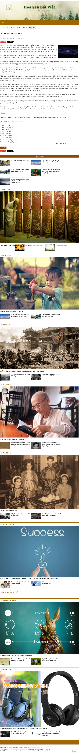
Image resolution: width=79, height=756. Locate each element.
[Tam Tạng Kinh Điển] (39, 217)
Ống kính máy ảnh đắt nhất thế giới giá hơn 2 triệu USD (50, 659)
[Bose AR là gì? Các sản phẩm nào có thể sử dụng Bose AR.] (5, 734)
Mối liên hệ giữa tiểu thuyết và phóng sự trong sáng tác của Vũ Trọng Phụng (51, 444)
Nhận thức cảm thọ (61, 245)
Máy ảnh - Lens (9, 600)
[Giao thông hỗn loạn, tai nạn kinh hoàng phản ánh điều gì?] (36, 516)
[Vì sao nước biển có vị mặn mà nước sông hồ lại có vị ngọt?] (36, 162)
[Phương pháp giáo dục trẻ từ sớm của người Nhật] (5, 584)
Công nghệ (8, 669)
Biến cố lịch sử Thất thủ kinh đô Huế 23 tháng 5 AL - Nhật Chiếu (22, 371)
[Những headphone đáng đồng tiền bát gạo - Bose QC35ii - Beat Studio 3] (39, 699)
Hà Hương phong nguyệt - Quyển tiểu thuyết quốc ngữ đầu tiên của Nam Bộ (20, 444)
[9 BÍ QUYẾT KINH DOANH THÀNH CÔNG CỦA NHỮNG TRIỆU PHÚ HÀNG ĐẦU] (39, 551)
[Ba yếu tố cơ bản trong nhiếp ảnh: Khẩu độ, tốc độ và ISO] (5, 663)
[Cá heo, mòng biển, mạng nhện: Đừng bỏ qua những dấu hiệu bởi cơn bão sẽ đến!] (5, 181)
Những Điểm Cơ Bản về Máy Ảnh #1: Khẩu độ (16, 655)
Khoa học (32, 27)
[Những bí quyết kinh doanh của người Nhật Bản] (36, 583)
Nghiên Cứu (21, 27)
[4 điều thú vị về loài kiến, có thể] (36, 172)
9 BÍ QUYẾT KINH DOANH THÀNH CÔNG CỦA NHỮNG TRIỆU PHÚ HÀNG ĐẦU (30, 578)
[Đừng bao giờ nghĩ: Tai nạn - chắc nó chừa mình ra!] (5, 516)
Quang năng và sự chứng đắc (33, 245)
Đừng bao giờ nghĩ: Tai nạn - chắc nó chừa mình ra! (20, 514)
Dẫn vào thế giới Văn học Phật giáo (12, 439)
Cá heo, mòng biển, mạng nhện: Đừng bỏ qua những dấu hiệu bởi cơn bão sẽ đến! (20, 180)
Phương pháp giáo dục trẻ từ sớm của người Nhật (20, 582)
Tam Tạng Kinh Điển (7, 245)
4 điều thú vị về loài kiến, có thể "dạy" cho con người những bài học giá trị (51, 171)
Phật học (7, 189)
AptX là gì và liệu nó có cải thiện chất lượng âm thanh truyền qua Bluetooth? (51, 733)
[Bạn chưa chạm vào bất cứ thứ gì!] (5, 163)
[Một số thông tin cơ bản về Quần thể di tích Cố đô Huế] (36, 377)
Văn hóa (7, 453)
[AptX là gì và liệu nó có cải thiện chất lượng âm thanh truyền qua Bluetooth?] (36, 733)
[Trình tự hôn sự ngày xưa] (39, 481)
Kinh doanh (8, 524)
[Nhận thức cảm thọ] (50, 247)
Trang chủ (9, 27)
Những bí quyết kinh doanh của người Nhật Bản (51, 582)
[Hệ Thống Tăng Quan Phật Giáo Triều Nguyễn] (5, 377)
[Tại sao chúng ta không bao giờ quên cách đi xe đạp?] (5, 171)
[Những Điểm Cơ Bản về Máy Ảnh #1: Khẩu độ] (39, 627)
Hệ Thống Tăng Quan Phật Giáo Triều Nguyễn (20, 375)
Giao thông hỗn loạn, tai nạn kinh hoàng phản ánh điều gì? (51, 514)
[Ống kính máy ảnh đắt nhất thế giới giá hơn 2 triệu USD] (36, 661)
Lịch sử (6, 325)
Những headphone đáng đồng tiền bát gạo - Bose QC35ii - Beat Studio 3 (24, 728)
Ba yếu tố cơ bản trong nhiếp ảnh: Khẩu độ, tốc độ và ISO (20, 659)
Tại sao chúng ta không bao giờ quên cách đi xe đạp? (20, 170)
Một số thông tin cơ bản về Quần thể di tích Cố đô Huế (51, 375)
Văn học (7, 385)
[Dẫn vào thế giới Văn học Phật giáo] (39, 412)
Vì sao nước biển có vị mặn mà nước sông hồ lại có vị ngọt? (50, 161)
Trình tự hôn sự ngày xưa (8, 510)
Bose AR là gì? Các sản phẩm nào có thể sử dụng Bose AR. (20, 732)
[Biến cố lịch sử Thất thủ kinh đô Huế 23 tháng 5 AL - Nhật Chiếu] (39, 348)
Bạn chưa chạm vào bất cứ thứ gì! (20, 160)
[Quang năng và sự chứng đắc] (19, 247)
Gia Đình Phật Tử (10, 592)
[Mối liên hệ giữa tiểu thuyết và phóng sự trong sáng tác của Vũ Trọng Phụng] (36, 448)
